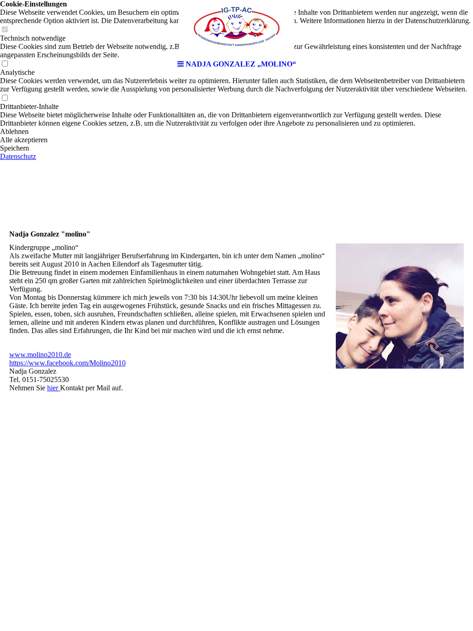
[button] (236, 131)
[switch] (4, 98)
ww (14, 354)
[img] (236, 28)
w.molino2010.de (45, 354)
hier (53, 388)
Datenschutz (18, 156)
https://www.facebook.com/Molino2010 (67, 363)
